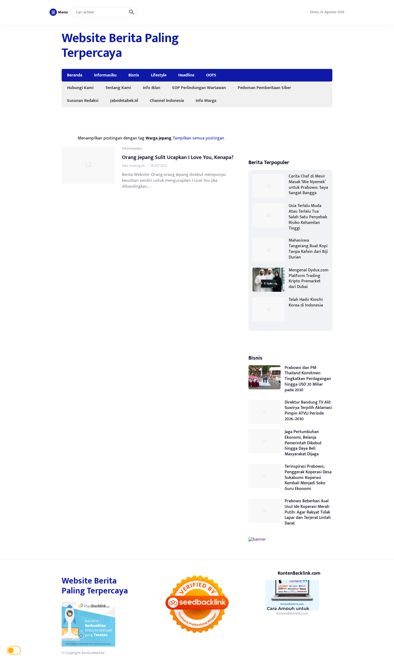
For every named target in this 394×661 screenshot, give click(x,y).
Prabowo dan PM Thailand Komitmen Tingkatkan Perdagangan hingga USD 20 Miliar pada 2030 (308, 379)
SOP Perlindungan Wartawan (199, 87)
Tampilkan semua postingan (198, 138)
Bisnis (133, 75)
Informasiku (105, 75)
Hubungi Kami (80, 87)
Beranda (74, 75)
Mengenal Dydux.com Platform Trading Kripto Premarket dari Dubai (308, 278)
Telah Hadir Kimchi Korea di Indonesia (306, 302)
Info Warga (206, 100)
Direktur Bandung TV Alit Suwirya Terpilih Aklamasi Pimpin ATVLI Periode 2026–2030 (308, 411)
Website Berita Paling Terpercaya (120, 46)
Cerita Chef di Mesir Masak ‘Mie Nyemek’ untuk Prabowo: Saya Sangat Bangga (308, 185)
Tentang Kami (118, 87)
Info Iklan (151, 87)
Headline (186, 75)
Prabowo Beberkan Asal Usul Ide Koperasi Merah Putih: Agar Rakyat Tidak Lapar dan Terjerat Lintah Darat (308, 512)
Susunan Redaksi (82, 100)
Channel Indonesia (167, 100)
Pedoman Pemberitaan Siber (264, 87)
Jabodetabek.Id (124, 100)
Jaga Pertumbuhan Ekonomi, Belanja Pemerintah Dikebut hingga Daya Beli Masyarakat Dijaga (303, 443)
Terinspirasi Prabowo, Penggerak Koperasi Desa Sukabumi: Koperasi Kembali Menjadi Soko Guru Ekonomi (308, 477)
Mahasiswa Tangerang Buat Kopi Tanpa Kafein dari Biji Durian (308, 249)
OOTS (211, 75)
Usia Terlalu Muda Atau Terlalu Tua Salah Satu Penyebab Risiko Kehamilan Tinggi (308, 217)
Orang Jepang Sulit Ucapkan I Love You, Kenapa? (177, 157)
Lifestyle (158, 75)
